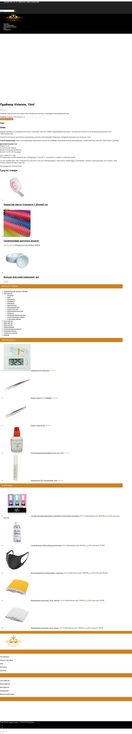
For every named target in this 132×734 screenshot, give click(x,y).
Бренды (6, 335)
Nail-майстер (4, 687)
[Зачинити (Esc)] (6, 731)
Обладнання (4, 691)
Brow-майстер (5, 684)
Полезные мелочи (10, 331)
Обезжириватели (13, 307)
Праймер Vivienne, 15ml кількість (11, 117)
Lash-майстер (5, 680)
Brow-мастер (8, 321)
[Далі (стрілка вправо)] (2, 733)
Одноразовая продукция (12, 329)
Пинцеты (10, 313)
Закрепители (11, 305)
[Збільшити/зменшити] (0, 731)
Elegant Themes (13, 722)
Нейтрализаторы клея (15, 311)
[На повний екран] (2, 731)
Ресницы (10, 295)
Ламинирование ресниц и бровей (16, 291)
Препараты (11, 299)
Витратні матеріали (7, 694)
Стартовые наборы (14, 319)
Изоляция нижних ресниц (16, 315)
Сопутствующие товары (16, 317)
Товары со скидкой (10, 333)
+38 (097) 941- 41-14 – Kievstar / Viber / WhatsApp (21, 2)
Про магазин (4, 657)
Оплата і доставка (6, 660)
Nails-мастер (8, 323)
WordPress (31, 722)
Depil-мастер (8, 325)
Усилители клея (12, 309)
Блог (1, 663)
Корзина (3, 670)
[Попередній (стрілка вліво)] (0, 733)
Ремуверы (10, 303)
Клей (9, 297)
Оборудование (9, 327)
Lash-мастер (8, 293)
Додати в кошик (7, 119)
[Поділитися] (4, 731)
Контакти (7, 30)
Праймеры (11, 301)
